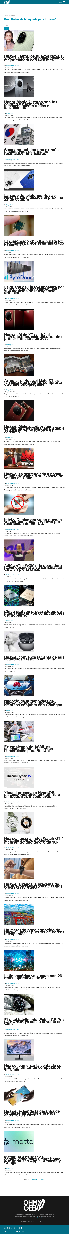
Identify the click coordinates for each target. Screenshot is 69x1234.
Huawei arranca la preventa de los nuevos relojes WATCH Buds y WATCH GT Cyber (33, 886)
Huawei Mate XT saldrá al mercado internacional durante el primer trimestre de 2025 (34, 336)
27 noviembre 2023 (9, 712)
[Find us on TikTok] (12, 1228)
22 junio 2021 (8, 1077)
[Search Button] (6, 28)
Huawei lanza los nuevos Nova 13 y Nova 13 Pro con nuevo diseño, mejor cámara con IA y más (34, 57)
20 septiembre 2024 (9, 346)
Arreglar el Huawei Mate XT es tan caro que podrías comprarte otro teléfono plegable (33, 382)
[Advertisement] (34, 10)
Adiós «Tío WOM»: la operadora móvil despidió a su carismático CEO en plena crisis (33, 567)
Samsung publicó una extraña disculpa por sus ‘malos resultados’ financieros (31, 151)
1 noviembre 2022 (9, 985)
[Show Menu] (64, 2)
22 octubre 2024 (8, 67)
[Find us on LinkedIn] (16, 1228)
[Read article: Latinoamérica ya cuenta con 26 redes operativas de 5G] (34, 960)
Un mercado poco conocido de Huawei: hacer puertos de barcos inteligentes (34, 931)
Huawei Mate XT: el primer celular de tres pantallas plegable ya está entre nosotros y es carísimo (34, 429)
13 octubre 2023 (8, 849)
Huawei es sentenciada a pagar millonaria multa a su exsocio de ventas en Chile (33, 475)
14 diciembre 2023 (9, 666)
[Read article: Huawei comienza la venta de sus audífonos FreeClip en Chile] (34, 641)
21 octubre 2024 (8, 115)
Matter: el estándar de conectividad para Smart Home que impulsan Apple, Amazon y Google (32, 1159)
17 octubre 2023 (8, 804)
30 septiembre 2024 (9, 300)
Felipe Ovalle (9, 113)
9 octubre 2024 (8, 161)
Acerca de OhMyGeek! (16, 1232)
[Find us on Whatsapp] (9, 1228)
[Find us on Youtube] (5, 1228)
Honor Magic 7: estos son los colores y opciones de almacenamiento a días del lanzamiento (30, 104)
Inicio (6, 16)
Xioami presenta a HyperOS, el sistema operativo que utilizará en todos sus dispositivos (32, 794)
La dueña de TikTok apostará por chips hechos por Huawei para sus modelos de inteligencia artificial (34, 289)
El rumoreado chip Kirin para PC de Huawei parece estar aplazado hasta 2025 (34, 243)
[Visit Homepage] (7, 2)
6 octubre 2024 (8, 207)
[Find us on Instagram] (7, 1228)
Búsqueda (11, 16)
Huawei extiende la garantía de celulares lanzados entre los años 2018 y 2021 (32, 1113)
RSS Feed (6, 1232)
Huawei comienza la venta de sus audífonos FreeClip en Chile (34, 658)
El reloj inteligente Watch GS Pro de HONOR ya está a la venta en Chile (34, 1021)
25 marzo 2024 (8, 622)
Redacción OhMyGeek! (12, 65)
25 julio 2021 (7, 1031)
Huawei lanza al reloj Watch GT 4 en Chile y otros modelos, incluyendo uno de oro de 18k (34, 840)
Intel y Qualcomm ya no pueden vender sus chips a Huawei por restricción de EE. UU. (33, 521)
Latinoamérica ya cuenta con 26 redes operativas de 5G (33, 976)
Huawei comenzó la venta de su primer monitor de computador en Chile (33, 1067)
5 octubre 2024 (8, 252)
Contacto (25, 1232)
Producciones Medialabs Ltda (34, 1218)
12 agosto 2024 (8, 485)
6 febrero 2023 (8, 941)
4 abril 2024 (7, 577)
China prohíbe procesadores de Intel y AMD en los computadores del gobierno (34, 613)
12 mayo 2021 (8, 1170)
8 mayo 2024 (8, 531)
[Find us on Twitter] (19, 1228)
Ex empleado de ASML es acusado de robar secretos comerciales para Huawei (28, 748)
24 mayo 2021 (8, 1122)
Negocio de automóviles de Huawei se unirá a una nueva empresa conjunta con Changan (33, 702)
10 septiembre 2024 (9, 439)
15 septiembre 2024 (9, 392)
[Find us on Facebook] (21, 1228)
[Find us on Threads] (14, 1228)
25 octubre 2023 (8, 758)
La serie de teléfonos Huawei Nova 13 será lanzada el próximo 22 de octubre (33, 197)
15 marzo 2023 (8, 895)
